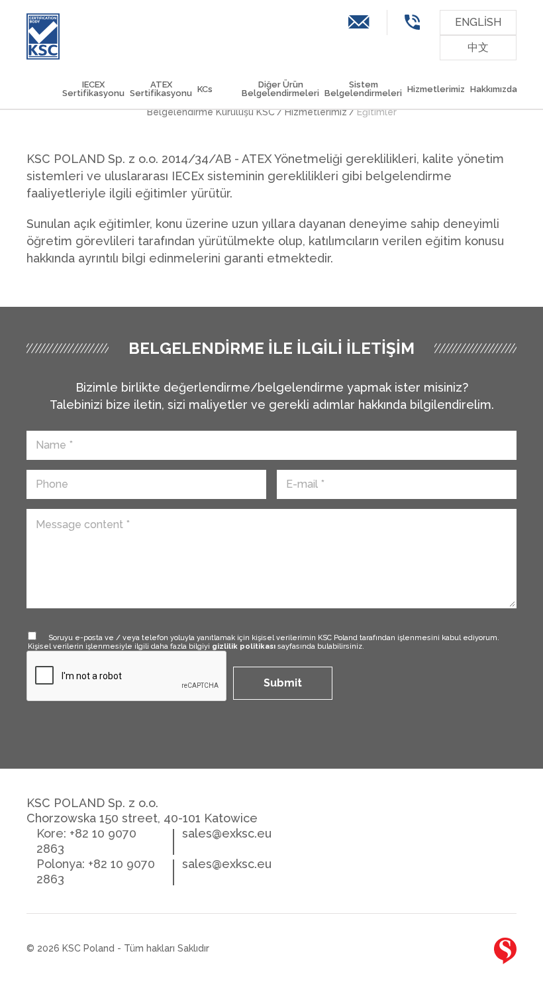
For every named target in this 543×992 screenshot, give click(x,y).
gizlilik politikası (243, 646)
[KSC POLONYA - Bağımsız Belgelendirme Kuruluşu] (43, 36)
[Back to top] (463, 953)
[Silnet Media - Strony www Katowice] (505, 951)
